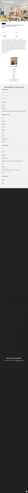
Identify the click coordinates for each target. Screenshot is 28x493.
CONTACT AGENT (14, 80)
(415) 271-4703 (14, 72)
